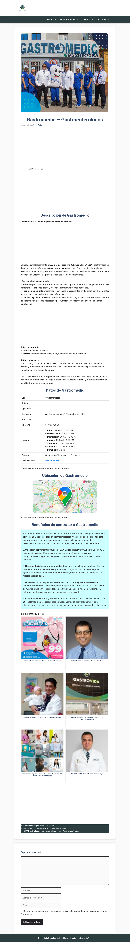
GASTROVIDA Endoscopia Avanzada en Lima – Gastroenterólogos (51, 831)
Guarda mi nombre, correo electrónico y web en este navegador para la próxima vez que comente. (65, 913)
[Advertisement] (65, 149)
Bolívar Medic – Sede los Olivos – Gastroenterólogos (45, 828)
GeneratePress (86, 938)
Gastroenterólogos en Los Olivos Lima (39, 826)
